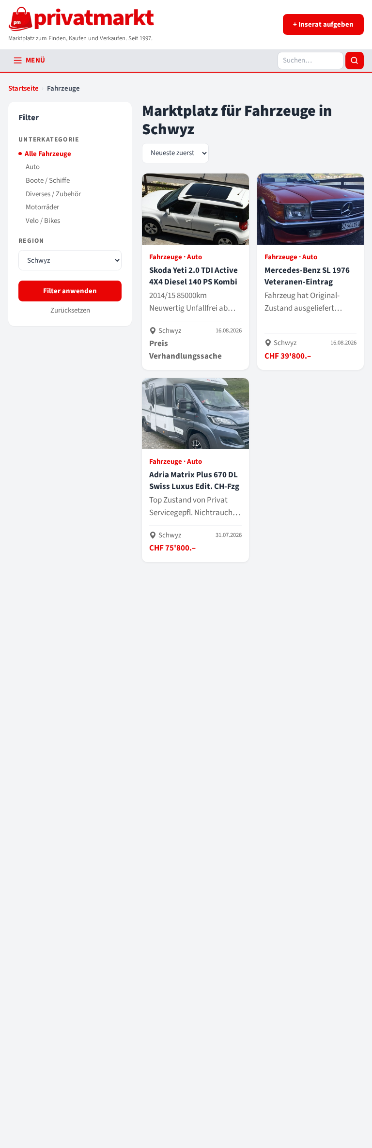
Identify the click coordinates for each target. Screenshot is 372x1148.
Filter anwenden (70, 291)
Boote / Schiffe (48, 180)
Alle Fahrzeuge (48, 154)
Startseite (23, 88)
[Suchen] (354, 60)
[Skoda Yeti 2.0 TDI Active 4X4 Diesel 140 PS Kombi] (195, 271)
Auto (33, 167)
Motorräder (42, 207)
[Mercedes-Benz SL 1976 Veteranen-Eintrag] (310, 271)
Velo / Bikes (43, 221)
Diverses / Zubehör (53, 194)
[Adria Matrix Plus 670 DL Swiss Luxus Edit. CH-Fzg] (195, 470)
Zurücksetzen (70, 310)
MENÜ (36, 60)
